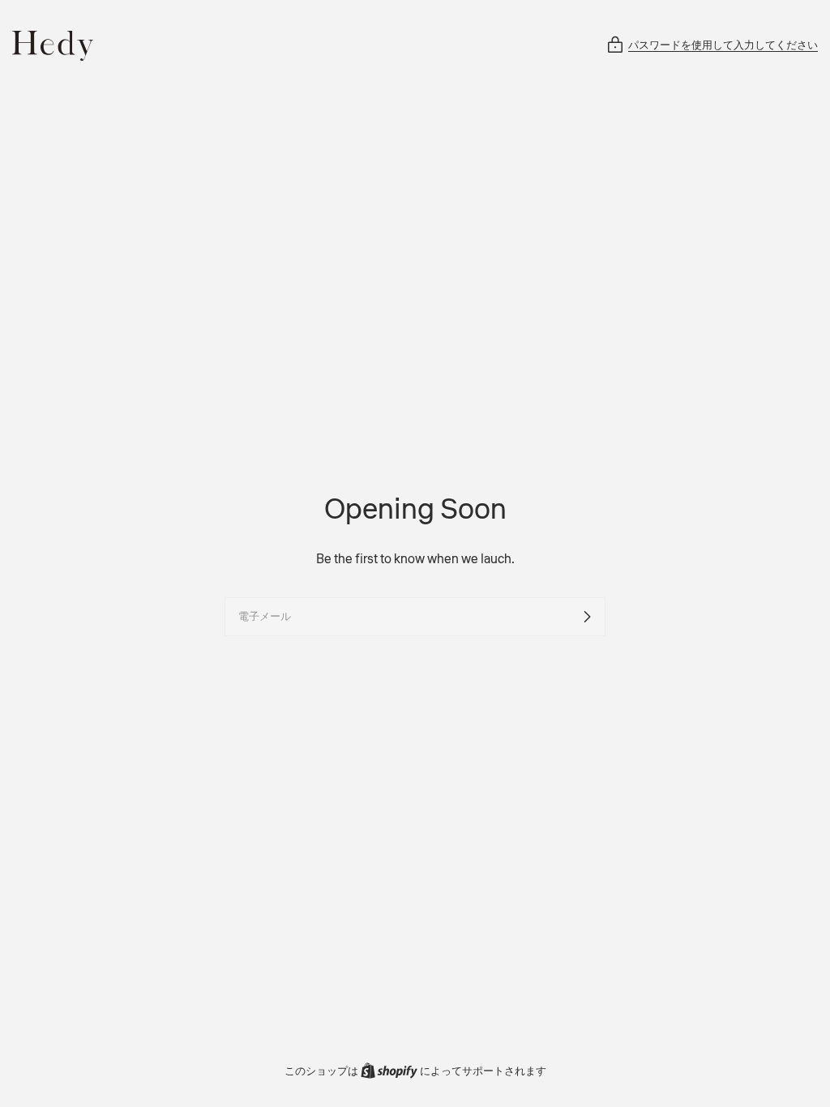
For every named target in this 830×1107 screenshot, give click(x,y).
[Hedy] (52, 46)
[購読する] (587, 617)
